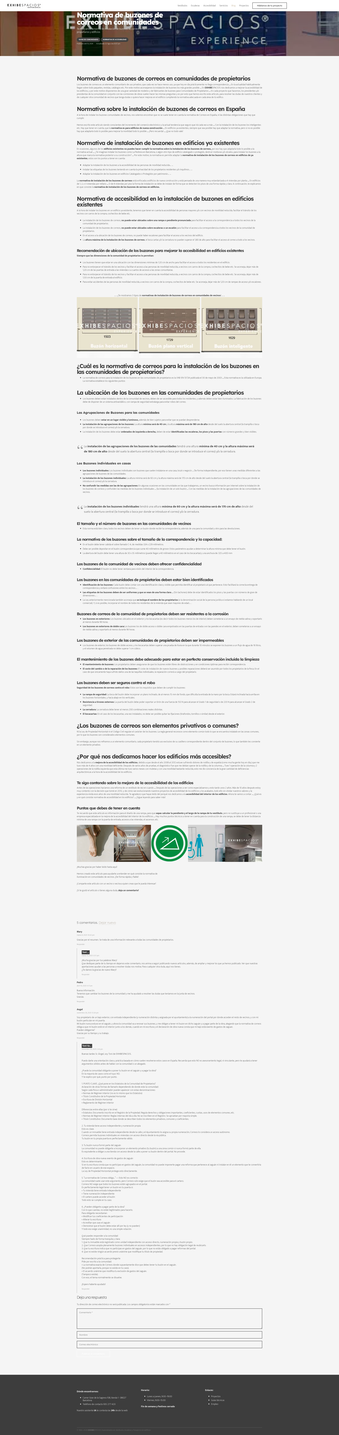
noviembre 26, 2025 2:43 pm (92, 1049)
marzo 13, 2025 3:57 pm (90, 955)
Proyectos (215, 1396)
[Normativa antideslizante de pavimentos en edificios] (95, 843)
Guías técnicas (217, 1400)
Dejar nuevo (107, 922)
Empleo (214, 1404)
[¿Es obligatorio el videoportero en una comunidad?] (206, 843)
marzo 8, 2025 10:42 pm (86, 935)
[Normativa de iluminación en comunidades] (132, 843)
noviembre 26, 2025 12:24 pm (88, 1012)
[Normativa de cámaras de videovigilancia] (243, 843)
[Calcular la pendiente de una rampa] (169, 843)
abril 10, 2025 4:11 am (84, 985)
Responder (81, 944)
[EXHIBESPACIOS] (24, 5)
